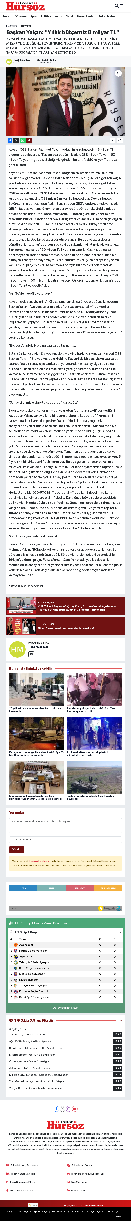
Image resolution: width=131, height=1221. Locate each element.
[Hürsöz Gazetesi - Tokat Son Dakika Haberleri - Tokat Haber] (25, 6)
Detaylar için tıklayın (65, 1007)
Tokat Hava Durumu (82, 1165)
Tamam (119, 1217)
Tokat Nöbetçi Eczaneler (24, 1165)
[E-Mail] (31, 654)
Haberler (11, 26)
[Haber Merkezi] (17, 649)
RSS (34, 1205)
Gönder (17, 849)
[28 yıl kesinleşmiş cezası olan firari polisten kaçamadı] (36, 690)
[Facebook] (56, 1109)
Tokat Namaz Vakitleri (23, 1174)
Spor (33, 16)
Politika (46, 16)
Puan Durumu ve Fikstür (23, 1182)
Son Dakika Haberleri (21, 1190)
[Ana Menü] (121, 6)
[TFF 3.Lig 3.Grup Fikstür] (120, 1020)
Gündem (20, 16)
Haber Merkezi (38, 646)
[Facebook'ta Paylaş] (10, 140)
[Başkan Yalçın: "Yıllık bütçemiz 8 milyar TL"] (65, 101)
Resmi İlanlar (86, 16)
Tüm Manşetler (79, 1182)
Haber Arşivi (78, 1190)
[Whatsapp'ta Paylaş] (23, 140)
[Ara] (117, 6)
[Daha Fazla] (29, 140)
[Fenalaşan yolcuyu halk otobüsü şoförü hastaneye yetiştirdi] (94, 690)
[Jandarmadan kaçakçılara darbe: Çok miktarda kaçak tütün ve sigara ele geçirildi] (36, 777)
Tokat (6, 16)
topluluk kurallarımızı (40, 861)
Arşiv (58, 16)
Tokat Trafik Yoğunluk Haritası (87, 1174)
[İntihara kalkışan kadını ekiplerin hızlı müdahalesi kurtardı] (94, 733)
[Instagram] (68, 1109)
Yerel (69, 16)
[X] (62, 1109)
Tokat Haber (107, 16)
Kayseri (26, 26)
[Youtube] (75, 1109)
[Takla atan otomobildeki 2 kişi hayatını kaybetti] (94, 777)
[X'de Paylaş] (16, 140)
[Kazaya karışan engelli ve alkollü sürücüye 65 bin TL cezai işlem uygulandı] (36, 733)
